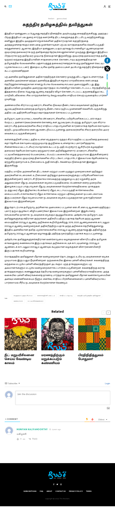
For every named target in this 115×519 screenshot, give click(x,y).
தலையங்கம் (62, 18)
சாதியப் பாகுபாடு (66, 296)
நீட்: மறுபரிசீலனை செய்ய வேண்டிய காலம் (19, 359)
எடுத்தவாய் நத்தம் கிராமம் (23, 296)
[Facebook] (53, 484)
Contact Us (60, 491)
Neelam (51, 18)
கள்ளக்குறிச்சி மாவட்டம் (46, 296)
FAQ (41, 491)
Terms (88, 491)
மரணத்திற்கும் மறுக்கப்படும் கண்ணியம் (53, 359)
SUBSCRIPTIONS (30, 491)
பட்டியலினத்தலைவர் (35, 301)
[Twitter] (57, 484)
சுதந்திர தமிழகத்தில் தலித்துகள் (89, 296)
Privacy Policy (76, 491)
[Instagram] (61, 484)
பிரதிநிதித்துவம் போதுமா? (90, 357)
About (49, 491)
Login (107, 383)
